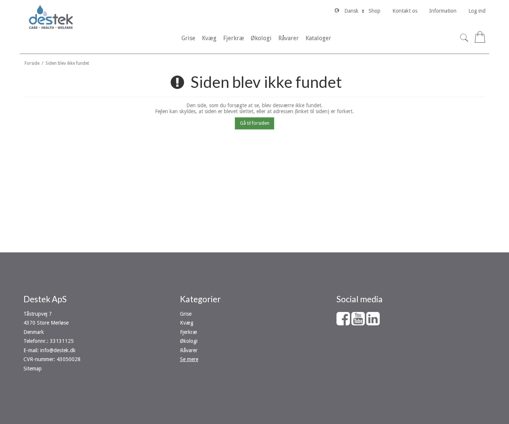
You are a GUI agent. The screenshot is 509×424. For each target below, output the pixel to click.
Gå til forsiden (254, 123)
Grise (186, 314)
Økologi (188, 341)
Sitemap (32, 369)
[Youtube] (358, 322)
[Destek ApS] (50, 17)
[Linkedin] (373, 322)
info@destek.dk (58, 350)
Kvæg (186, 323)
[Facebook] (343, 322)
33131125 (62, 341)
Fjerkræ (188, 332)
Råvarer (188, 350)
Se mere (189, 359)
